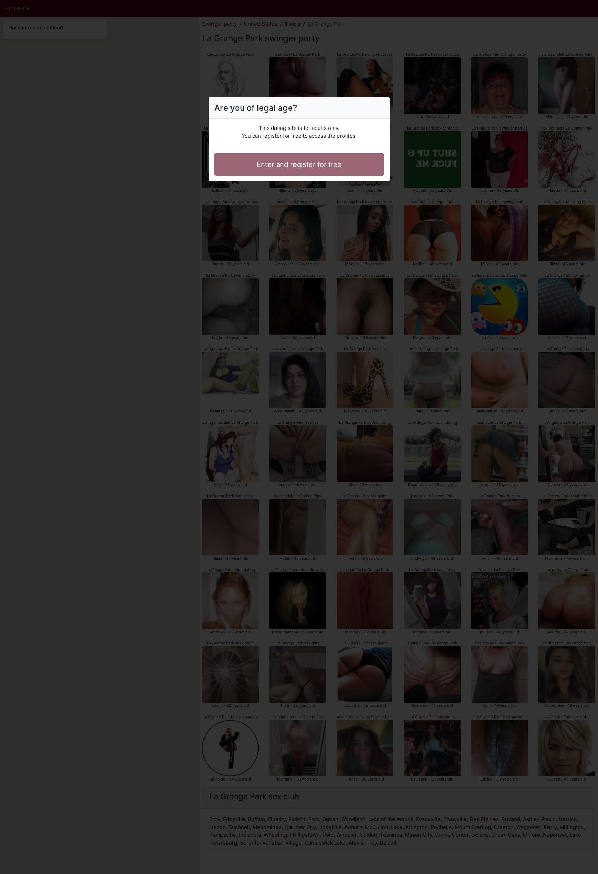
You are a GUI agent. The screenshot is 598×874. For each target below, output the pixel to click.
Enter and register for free (299, 164)
